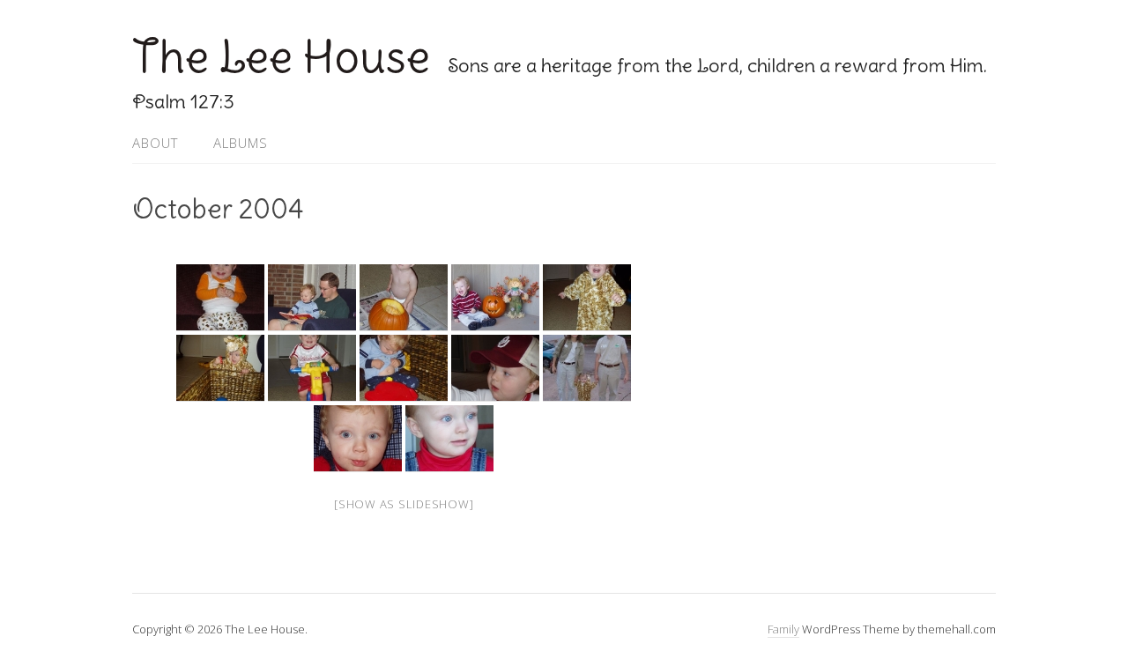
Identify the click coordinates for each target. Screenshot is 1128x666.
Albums (240, 143)
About (155, 143)
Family (783, 629)
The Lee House (281, 57)
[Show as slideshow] (403, 504)
